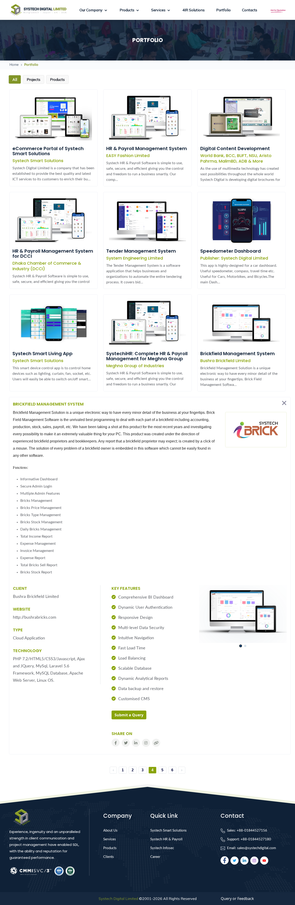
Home (14, 65)
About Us (110, 830)
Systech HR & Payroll (166, 839)
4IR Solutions (193, 10)
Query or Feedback (237, 898)
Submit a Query (129, 714)
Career (155, 857)
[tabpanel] (243, 614)
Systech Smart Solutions (168, 830)
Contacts (249, 10)
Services (109, 839)
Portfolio (223, 10)
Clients (108, 857)
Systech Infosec (162, 848)
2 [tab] (245, 646)
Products (110, 848)
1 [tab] (241, 646)
